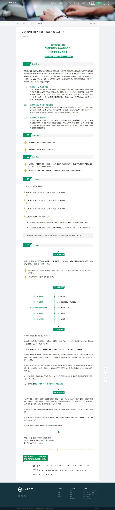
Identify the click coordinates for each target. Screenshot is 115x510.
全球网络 (84, 3)
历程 (71, 492)
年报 (71, 496)
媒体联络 (60, 496)
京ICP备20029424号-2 (49, 508)
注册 (92, 3)
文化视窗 (61, 3)
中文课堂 (53, 3)
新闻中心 (95, 23)
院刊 (59, 494)
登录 (99, 3)
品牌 (71, 490)
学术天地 (68, 3)
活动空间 (76, 3)
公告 (98, 23)
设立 (71, 494)
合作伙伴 (72, 498)
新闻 (59, 492)
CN (104, 3)
